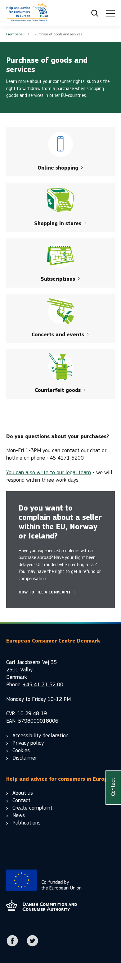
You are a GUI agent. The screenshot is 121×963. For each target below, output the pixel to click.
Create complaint (32, 808)
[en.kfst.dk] (41, 909)
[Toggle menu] (110, 13)
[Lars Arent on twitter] (32, 945)
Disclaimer (24, 758)
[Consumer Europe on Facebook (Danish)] (12, 945)
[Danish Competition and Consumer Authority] (27, 13)
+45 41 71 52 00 (43, 684)
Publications (26, 823)
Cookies (21, 750)
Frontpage (14, 34)
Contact (21, 800)
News (18, 815)
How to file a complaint (45, 592)
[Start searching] (95, 13)
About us (22, 793)
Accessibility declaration (40, 735)
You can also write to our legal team (48, 472)
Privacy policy (28, 743)
